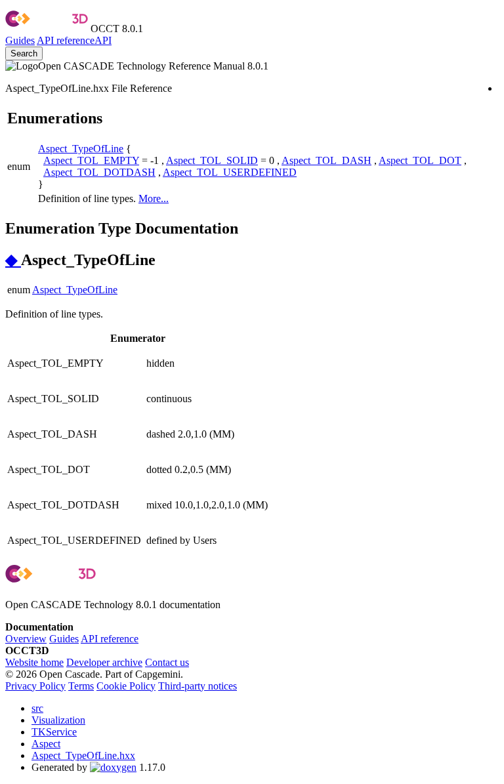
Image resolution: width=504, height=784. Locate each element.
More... (153, 198)
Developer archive (104, 662)
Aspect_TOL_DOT (420, 160)
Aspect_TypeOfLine (80, 148)
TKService (54, 731)
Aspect (46, 743)
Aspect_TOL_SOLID (212, 160)
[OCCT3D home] (46, 28)
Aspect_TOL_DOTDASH (99, 172)
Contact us (167, 662)
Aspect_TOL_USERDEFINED (230, 172)
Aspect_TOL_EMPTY (91, 160)
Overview (26, 638)
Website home (34, 662)
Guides (20, 40)
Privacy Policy (35, 685)
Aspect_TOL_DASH (326, 160)
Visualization (58, 720)
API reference (109, 638)
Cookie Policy (126, 685)
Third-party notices (197, 685)
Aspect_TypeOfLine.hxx (83, 755)
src (37, 708)
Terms (81, 685)
